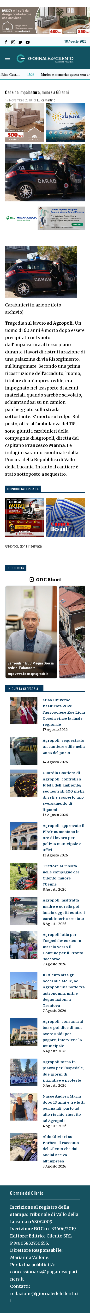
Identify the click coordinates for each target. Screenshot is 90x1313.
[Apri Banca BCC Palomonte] (31, 632)
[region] (45, 632)
